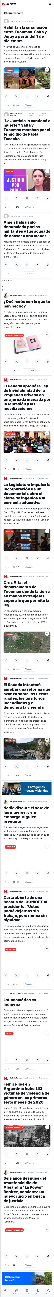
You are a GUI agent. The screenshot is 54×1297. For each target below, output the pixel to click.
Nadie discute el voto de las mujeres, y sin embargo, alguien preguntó (26, 815)
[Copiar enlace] (48, 96)
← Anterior (7, 280)
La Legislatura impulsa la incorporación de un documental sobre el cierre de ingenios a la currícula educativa (27, 493)
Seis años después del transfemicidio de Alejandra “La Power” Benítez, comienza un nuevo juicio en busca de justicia (25, 1189)
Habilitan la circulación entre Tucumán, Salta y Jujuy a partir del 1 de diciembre (25, 34)
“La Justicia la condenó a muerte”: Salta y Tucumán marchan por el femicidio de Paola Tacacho (27, 129)
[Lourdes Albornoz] (7, 993)
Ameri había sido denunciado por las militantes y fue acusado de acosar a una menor (27, 229)
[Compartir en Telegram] (37, 96)
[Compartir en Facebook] (6, 96)
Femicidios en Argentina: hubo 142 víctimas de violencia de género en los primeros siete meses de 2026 (26, 1093)
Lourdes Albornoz (16, 994)
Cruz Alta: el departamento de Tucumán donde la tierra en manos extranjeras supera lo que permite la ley (27, 593)
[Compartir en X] (16, 96)
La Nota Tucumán (16, 380)
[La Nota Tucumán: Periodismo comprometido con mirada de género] (9, 4)
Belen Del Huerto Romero (16, 115)
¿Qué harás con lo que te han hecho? (27, 303)
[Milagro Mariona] (7, 295)
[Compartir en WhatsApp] (27, 96)
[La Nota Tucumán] (7, 379)
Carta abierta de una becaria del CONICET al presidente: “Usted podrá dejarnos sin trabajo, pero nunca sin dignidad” (25, 908)
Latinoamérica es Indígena (20, 1002)
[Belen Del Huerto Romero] (7, 114)
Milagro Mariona (16, 295)
